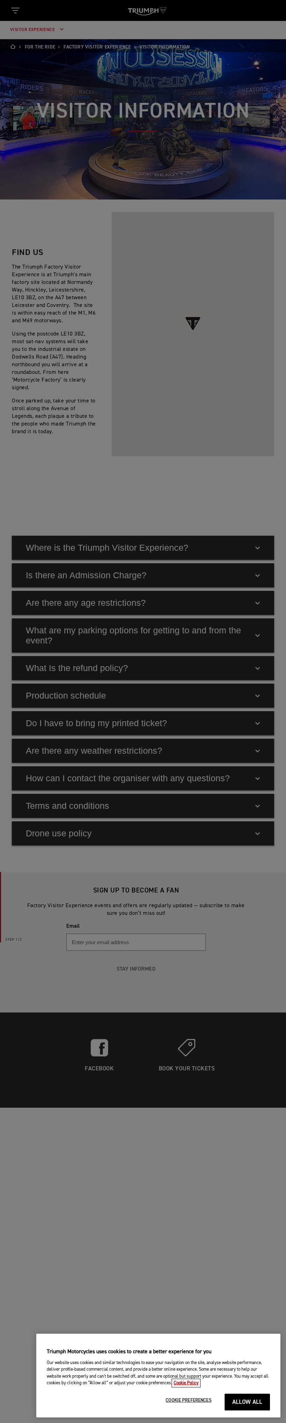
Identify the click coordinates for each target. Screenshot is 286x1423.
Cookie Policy (186, 1383)
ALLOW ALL (247, 1402)
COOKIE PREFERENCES (188, 1400)
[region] (158, 1375)
